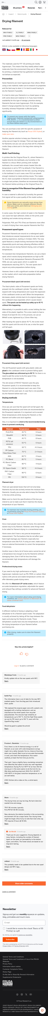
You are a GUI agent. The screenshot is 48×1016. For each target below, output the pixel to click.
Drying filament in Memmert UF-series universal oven (24, 599)
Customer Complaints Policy (13, 969)
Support (11, 14)
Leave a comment (9, 892)
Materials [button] (31, 8)
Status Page (7, 972)
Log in (16, 666)
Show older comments (24, 883)
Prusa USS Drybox (35, 131)
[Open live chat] (42, 1010)
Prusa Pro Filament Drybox (34, 511)
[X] (26, 994)
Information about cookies (12, 966)
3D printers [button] (18, 7)
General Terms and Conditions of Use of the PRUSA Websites (21, 960)
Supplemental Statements (12, 977)
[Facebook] (17, 994)
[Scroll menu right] (45, 7)
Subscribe (10, 939)
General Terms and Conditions (13, 957)
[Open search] (36, 2)
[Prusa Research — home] (5, 8)
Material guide (22, 14)
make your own (8, 134)
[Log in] (40, 2)
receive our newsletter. (25, 935)
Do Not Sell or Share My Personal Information (18, 974)
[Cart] (44, 2)
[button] (4, 49)
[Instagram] (22, 994)
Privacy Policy (7, 946)
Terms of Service (19, 946)
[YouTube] (30, 994)
